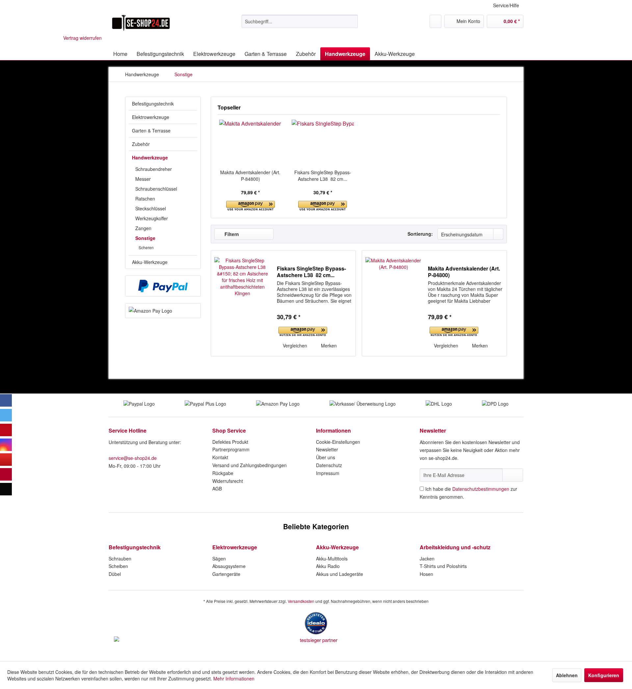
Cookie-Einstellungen (338, 442)
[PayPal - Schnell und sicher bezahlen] (163, 286)
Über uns (325, 457)
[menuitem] (300, 21)
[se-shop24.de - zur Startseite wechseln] (141, 23)
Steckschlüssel (150, 208)
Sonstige (145, 238)
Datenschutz (329, 465)
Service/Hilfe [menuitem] (506, 5)
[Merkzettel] (435, 21)
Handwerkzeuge (150, 157)
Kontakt (220, 457)
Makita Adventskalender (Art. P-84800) (250, 175)
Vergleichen (294, 345)
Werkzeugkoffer (151, 218)
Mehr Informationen (233, 678)
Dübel (115, 574)
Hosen (426, 574)
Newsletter (327, 449)
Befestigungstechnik (153, 103)
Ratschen (145, 198)
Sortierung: (420, 233)
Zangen (143, 228)
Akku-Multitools (332, 558)
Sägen (219, 558)
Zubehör (141, 144)
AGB (217, 488)
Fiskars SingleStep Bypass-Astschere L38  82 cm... (322, 175)
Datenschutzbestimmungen (480, 489)
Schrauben (120, 558)
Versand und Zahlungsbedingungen (249, 465)
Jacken (427, 558)
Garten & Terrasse (151, 130)
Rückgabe (222, 473)
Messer (143, 179)
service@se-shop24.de (133, 458)
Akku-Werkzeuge (150, 262)
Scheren (146, 247)
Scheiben (118, 566)
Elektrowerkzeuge (150, 117)
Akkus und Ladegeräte (339, 574)
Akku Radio (328, 566)
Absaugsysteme (229, 566)
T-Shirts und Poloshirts (443, 566)
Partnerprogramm (231, 449)
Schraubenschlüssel (156, 188)
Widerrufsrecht (227, 481)
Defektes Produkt (230, 442)
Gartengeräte (226, 574)
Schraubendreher (153, 169)
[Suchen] (352, 21)
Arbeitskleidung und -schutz (455, 547)
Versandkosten (301, 601)
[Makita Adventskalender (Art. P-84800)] (250, 143)
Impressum (327, 473)
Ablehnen (567, 675)
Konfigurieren (603, 675)
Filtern (231, 234)
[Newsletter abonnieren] (512, 475)
